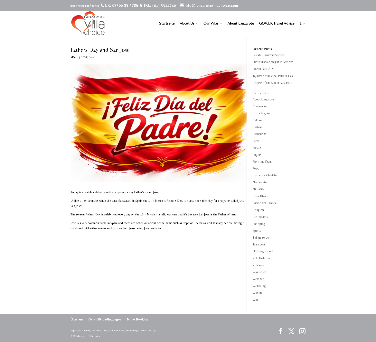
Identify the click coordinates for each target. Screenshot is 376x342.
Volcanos (258, 265)
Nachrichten (260, 182)
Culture (257, 120)
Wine (256, 300)
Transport (259, 244)
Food (256, 168)
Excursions (259, 134)
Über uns (76, 319)
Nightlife (258, 189)
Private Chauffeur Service (269, 55)
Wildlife (258, 293)
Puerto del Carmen (265, 203)
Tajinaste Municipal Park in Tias (273, 76)
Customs (258, 127)
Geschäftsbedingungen (105, 319)
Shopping (259, 224)
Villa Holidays (261, 258)
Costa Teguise (262, 113)
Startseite (167, 23)
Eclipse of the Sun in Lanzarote (272, 83)
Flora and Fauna (262, 161)
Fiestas (257, 148)
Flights (257, 155)
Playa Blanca (260, 196)
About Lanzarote (241, 23)
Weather (258, 279)
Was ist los (259, 272)
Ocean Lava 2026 (263, 69)
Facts (91, 57)
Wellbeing (259, 286)
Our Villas (211, 23)
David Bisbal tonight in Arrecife (273, 62)
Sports (257, 231)
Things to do (261, 237)
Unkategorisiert (263, 251)
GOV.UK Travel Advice (277, 23)
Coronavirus (260, 106)
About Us (187, 23)
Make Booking (137, 319)
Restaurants (260, 217)
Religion (258, 210)
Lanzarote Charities (265, 175)
